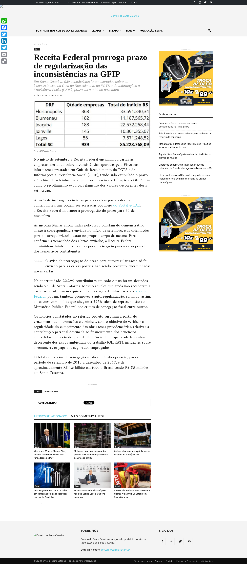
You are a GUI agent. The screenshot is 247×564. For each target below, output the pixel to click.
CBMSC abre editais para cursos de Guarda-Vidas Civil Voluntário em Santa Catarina (132, 493)
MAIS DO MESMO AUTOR (88, 416)
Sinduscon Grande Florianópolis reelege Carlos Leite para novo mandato (90, 493)
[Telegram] (4, 47)
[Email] (4, 54)
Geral (37, 49)
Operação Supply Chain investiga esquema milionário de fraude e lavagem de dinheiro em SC (185, 166)
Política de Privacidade (187, 561)
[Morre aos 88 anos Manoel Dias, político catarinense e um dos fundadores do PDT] (52, 435)
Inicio (36, 44)
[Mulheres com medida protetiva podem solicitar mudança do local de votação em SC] (92, 435)
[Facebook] (194, 2)
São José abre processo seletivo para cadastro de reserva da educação (185, 135)
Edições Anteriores (89, 2)
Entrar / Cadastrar (73, 2)
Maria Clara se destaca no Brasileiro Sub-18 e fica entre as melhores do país (185, 146)
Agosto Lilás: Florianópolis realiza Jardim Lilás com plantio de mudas (185, 156)
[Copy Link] (4, 61)
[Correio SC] (123, 16)
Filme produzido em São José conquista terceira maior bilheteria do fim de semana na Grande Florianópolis (184, 179)
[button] (209, 31)
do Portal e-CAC (126, 205)
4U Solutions (207, 561)
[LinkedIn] (4, 41)
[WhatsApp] (4, 20)
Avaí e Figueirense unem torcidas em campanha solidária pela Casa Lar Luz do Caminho (50, 493)
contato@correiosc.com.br (115, 549)
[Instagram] (199, 2)
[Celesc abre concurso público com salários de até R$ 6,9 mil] (132, 435)
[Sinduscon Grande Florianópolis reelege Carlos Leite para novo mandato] (92, 475)
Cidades (96, 30)
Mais (129, 30)
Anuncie (122, 2)
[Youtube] (210, 2)
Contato (133, 2)
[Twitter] (205, 2)
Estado (114, 30)
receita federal (51, 391)
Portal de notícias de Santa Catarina (61, 30)
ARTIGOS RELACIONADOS (51, 416)
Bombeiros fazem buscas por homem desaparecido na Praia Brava (179, 125)
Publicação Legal (108, 2)
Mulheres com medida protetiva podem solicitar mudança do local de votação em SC (91, 454)
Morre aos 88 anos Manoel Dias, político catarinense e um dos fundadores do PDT (50, 454)
